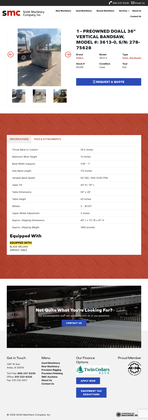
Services (124, 11)
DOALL (80, 57)
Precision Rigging (51, 369)
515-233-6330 (23, 376)
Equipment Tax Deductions (91, 393)
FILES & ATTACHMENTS (47, 139)
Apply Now (88, 380)
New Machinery (63, 11)
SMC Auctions (49, 376)
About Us (136, 11)
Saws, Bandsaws (131, 57)
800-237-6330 (120, 3)
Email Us (139, 3)
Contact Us (135, 16)
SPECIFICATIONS (19, 139)
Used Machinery (84, 11)
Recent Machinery (105, 11)
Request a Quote (109, 81)
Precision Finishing (52, 373)
